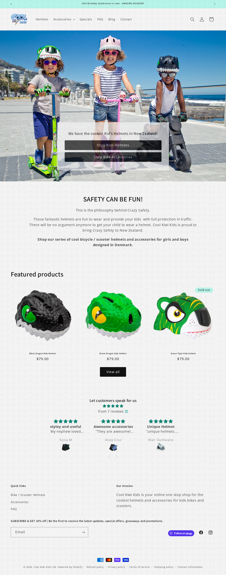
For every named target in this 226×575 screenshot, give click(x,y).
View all (113, 372)
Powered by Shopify (70, 567)
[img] (113, 406)
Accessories (20, 502)
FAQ (14, 509)
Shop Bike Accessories (113, 157)
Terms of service (139, 567)
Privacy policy (116, 567)
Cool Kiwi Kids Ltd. (45, 567)
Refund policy (95, 567)
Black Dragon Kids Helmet (42, 353)
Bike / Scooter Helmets (28, 495)
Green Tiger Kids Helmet (183, 353)
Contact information (190, 567)
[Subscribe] (83, 532)
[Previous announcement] (11, 4)
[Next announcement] (215, 4)
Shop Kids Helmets (113, 145)
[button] (64, 19)
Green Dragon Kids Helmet (113, 353)
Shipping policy (164, 567)
